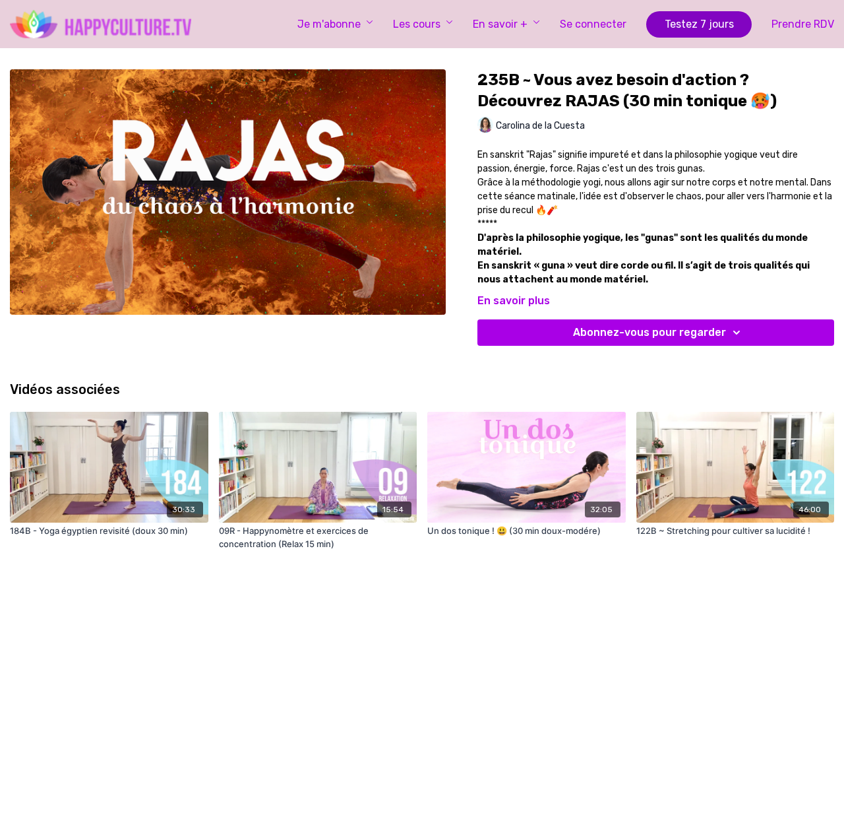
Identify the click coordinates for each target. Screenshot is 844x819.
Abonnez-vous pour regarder (649, 332)
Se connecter (593, 24)
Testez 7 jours (699, 24)
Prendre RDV (802, 24)
